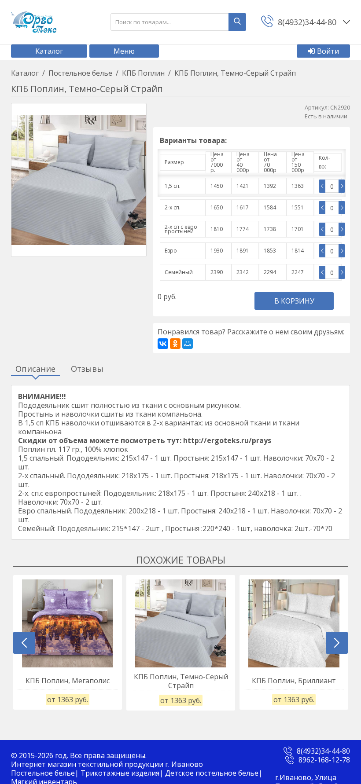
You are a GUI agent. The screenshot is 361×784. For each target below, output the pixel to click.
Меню (124, 51)
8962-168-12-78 (324, 759)
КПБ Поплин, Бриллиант (294, 680)
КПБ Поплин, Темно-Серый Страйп (181, 681)
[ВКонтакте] (163, 343)
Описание (35, 369)
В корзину (294, 301)
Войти (328, 51)
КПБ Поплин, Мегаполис (68, 680)
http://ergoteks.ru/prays (227, 440)
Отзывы (87, 369)
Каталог (49, 51)
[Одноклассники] (175, 343)
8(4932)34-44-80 (323, 751)
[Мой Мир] (187, 343)
